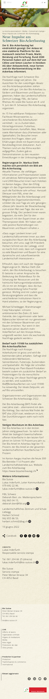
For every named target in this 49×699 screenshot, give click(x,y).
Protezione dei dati (10, 645)
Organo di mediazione (11, 637)
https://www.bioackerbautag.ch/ (19, 471)
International (7, 664)
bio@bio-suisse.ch (9, 620)
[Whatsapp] (29, 535)
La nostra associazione (11, 31)
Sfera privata (7, 648)
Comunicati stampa (36, 31)
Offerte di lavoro (9, 632)
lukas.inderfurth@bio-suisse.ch (18, 488)
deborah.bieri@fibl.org (14, 503)
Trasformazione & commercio (14, 662)
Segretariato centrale (11, 635)
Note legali (6, 642)
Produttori (6, 659)
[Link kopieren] (38, 535)
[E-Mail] (33, 535)
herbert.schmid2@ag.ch (15, 521)
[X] (25, 535)
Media (24, 31)
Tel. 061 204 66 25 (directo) (17, 559)
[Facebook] (21, 535)
